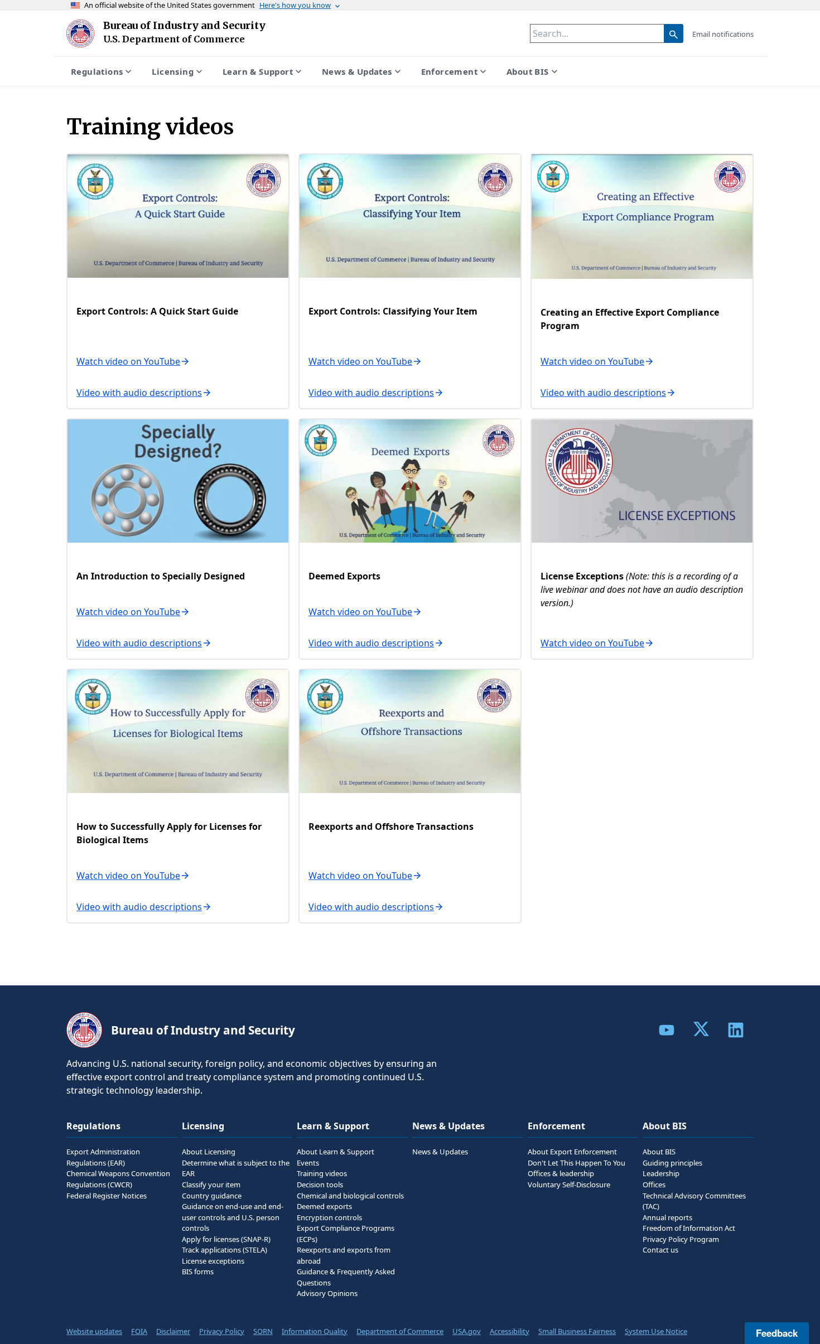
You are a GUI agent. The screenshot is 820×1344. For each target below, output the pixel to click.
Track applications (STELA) (224, 1250)
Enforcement (449, 71)
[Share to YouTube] (667, 1030)
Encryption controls (329, 1217)
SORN (263, 1331)
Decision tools (320, 1184)
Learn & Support (258, 71)
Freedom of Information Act (689, 1228)
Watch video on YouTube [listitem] (128, 361)
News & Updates (357, 71)
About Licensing (208, 1152)
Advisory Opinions (327, 1293)
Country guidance (212, 1196)
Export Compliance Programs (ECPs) (345, 1233)
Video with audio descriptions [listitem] (139, 392)
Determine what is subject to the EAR (236, 1168)
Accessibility (509, 1331)
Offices (654, 1184)
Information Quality (315, 1331)
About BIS (528, 71)
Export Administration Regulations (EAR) (103, 1157)
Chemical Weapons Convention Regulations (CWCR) (118, 1179)
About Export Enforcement (572, 1152)
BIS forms (198, 1271)
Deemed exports (324, 1206)
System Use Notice (656, 1331)
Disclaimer (173, 1331)
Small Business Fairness (577, 1331)
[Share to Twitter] (701, 1029)
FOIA (139, 1331)
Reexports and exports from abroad (343, 1255)
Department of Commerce (399, 1331)
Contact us (660, 1250)
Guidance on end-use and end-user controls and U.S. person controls (232, 1217)
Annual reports (667, 1217)
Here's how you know (295, 5)
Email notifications (723, 34)
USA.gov (466, 1331)
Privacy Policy (221, 1331)
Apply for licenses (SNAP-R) (226, 1239)
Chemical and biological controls (350, 1196)
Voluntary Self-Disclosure (569, 1184)
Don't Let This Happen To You (576, 1163)
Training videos (322, 1173)
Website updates (94, 1331)
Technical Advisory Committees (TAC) (694, 1201)
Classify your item (211, 1184)
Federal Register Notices (106, 1196)
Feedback (777, 1333)
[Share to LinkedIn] (736, 1030)
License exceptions (213, 1261)
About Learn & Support (335, 1152)
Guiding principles (672, 1163)
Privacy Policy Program (681, 1239)
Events (308, 1163)
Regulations (97, 71)
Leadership (661, 1173)
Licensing (173, 71)
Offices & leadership (561, 1173)
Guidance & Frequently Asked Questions (346, 1277)
